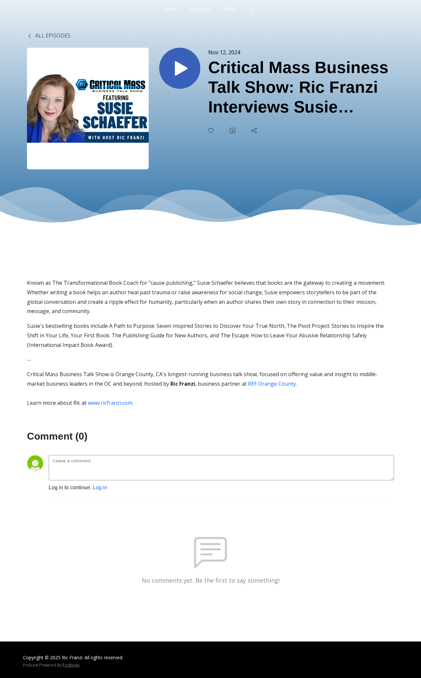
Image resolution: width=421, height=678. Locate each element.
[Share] (255, 130)
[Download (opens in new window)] (233, 130)
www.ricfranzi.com (110, 402)
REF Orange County (272, 383)
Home (170, 9)
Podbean (71, 665)
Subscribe (199, 9)
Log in (100, 487)
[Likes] (211, 130)
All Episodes (52, 35)
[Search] (250, 9)
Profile (228, 9)
